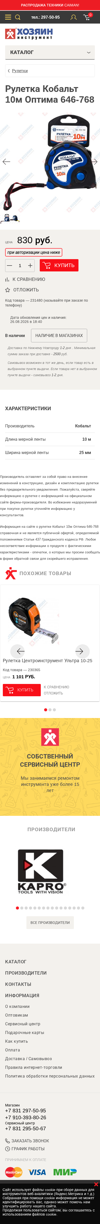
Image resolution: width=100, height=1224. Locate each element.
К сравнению (56, 687)
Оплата (12, 1050)
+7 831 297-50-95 (25, 1110)
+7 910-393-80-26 (25, 1117)
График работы (28, 1149)
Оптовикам (16, 1015)
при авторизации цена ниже (33, 252)
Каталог (16, 961)
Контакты (18, 984)
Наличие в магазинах (59, 335)
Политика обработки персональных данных (50, 1076)
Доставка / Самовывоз (28, 1059)
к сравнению (29, 279)
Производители (26, 973)
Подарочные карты (24, 1032)
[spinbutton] (20, 265)
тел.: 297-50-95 (45, 17)
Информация (22, 995)
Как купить (16, 1041)
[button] (30, 265)
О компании (17, 1006)
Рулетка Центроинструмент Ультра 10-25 (47, 660)
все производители (50, 923)
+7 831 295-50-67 (25, 1128)
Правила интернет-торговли (33, 1067)
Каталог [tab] (22, 52)
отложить (26, 289)
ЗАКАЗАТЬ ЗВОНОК (30, 1141)
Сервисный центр (23, 1024)
